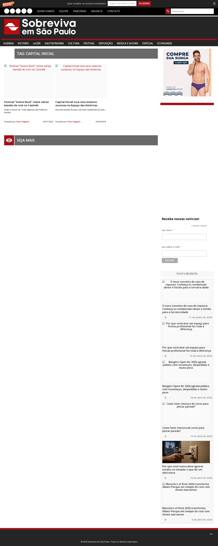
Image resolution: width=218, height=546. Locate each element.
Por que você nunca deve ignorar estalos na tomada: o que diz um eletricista (182, 469)
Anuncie (97, 11)
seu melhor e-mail (171, 247)
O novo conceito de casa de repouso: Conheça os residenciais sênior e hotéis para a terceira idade (186, 309)
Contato (113, 11)
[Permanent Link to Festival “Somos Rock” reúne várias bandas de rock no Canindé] (29, 81)
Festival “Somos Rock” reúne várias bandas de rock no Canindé (26, 103)
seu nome (167, 230)
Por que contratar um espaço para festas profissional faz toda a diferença (186, 349)
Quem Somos (45, 11)
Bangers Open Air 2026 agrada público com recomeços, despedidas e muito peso (185, 389)
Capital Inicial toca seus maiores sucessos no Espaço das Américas (76, 103)
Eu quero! (144, 3)
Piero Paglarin (22, 121)
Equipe (63, 11)
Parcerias (79, 11)
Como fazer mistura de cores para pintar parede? (183, 429)
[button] (109, 3)
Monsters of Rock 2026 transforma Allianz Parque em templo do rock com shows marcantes (186, 511)
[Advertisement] (156, 29)
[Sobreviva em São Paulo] (40, 26)
